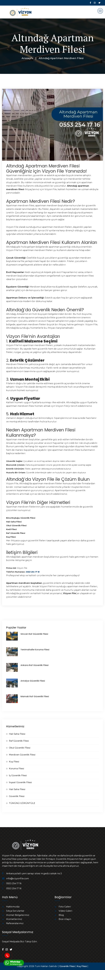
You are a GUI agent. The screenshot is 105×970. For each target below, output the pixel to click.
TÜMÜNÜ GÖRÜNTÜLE (22, 803)
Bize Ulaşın (65, 919)
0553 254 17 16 (32, 572)
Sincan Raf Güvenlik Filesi (34, 634)
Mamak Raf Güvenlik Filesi (35, 696)
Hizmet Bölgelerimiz (17, 915)
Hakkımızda (12, 906)
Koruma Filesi (16, 768)
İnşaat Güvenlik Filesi (20, 782)
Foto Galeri (65, 906)
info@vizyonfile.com (17, 878)
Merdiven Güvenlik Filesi (22, 754)
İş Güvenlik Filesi (18, 775)
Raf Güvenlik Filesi (19, 741)
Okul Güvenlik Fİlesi (19, 747)
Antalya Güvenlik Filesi (33, 680)
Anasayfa (27, 58)
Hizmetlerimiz (14, 919)
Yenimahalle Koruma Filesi (35, 649)
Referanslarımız (15, 923)
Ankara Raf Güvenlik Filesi (35, 665)
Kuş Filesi (14, 761)
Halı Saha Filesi (17, 734)
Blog (61, 915)
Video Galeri (65, 911)
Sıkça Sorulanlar (15, 911)
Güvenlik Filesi (16, 796)
